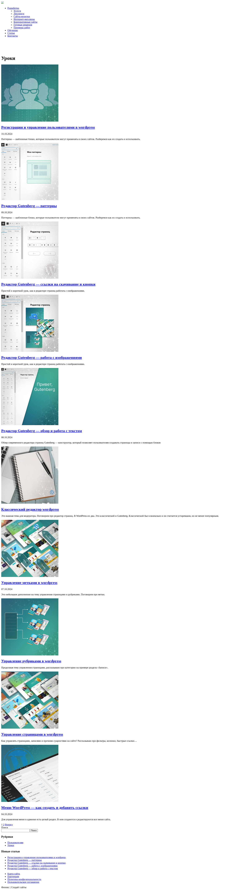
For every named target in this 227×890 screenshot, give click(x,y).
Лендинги (19, 13)
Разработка (13, 8)
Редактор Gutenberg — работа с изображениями (41, 358)
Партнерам (13, 876)
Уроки (10, 845)
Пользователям (15, 842)
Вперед (9, 824)
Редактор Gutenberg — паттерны (29, 206)
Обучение (12, 30)
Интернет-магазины (24, 19)
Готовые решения (23, 24)
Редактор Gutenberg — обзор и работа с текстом (41, 431)
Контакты (12, 36)
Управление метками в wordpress (29, 583)
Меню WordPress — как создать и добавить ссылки (44, 808)
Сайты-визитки (22, 16)
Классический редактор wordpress (30, 509)
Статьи (11, 33)
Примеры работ (22, 27)
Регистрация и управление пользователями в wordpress (48, 127)
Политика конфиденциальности (24, 879)
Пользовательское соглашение (23, 882)
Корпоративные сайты (25, 22)
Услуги (17, 11)
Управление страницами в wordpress (32, 734)
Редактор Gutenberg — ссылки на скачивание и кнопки (48, 284)
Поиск (4, 827)
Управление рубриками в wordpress (31, 661)
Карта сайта (13, 873)
